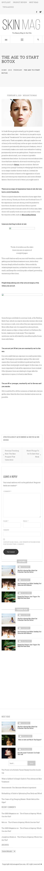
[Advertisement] (22, 678)
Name (5, 521)
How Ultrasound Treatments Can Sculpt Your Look (29, 753)
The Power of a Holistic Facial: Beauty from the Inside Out (21, 771)
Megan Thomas (30, 95)
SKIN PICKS (32, 437)
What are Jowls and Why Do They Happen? (29, 739)
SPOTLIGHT (6, 2)
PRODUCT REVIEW (20, 2)
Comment (7, 491)
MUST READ (33, 2)
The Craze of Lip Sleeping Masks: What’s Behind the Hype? (20, 800)
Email (25, 521)
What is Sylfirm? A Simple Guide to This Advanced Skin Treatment (22, 780)
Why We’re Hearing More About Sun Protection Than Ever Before (27, 571)
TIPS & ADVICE (8, 7)
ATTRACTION (6, 437)
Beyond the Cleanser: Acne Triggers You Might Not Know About (29, 597)
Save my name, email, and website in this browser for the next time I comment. (21, 543)
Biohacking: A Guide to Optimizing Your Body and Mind (22, 793)
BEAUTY (14, 437)
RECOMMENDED (22, 437)
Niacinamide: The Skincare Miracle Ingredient (19, 788)
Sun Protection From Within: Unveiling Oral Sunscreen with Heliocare (29, 584)
